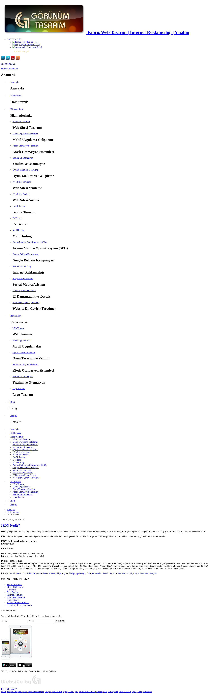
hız (114, 573)
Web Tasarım (18, 328)
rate (39, 573)
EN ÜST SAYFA (9, 689)
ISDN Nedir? (10, 525)
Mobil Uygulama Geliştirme (25, 133)
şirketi (139, 691)
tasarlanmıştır (123, 573)
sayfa (134, 691)
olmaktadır (96, 573)
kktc (20, 691)
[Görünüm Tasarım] (21, 684)
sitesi (24, 691)
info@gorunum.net (9, 68)
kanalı (12, 573)
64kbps (72, 573)
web (9, 691)
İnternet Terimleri (14, 595)
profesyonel (113, 691)
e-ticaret (127, 691)
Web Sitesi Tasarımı (21, 121)
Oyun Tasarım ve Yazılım (24, 352)
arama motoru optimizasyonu (94, 691)
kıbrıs (3, 691)
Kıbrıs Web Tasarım (16, 597)
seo (42, 691)
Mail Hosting (18, 230)
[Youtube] (13, 59)
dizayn (48, 691)
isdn (29, 573)
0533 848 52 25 (8, 64)
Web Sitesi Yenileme (22, 182)
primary (80, 573)
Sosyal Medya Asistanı (23, 278)
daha (45, 573)
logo (65, 691)
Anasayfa (11, 509)
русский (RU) (35, 47)
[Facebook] (3, 59)
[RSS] (18, 59)
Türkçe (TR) (32, 42)
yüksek (52, 573)
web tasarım (56, 691)
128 (88, 573)
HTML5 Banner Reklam (18, 602)
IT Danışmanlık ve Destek (24, 290)
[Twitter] (8, 59)
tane (19, 573)
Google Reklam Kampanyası (26, 254)
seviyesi (153, 573)
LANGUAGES (14, 39)
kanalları (107, 573)
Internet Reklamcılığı (22, 266)
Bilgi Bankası (13, 512)
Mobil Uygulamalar (21, 340)
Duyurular (11, 589)
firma (121, 691)
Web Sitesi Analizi (21, 194)
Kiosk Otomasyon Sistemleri (25, 146)
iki (24, 573)
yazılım (70, 691)
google (78, 691)
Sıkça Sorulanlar (14, 584)
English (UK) (33, 44)
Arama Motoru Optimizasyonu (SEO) (29, 242)
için (65, 573)
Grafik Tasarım (19, 206)
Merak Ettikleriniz (15, 587)
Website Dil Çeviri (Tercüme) (26, 302)
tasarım (14, 691)
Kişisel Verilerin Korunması (19, 605)
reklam (30, 691)
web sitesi (147, 691)
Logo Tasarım (19, 388)
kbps (59, 573)
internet (37, 691)
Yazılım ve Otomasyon (23, 158)
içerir (133, 573)
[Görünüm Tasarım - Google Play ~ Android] (9, 666)
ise (34, 573)
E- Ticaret (17, 218)
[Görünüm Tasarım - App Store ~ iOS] (24, 666)
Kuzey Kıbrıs (13, 600)
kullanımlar (143, 573)
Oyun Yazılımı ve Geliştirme (25, 170)
